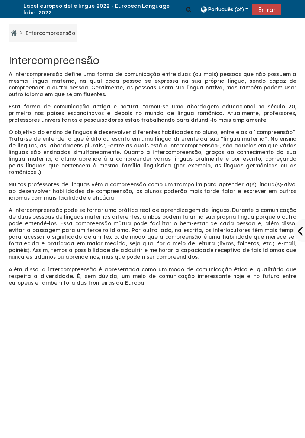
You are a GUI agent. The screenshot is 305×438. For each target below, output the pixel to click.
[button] (189, 9)
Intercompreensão (50, 33)
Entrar (267, 9)
